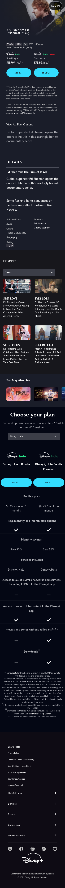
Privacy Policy (13, 753)
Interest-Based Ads (15, 785)
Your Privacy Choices (16, 779)
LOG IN (55, 5)
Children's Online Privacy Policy (21, 760)
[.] (10, 849)
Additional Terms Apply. (24, 113)
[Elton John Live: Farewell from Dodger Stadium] (46, 394)
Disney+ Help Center (41, 714)
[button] (32, 793)
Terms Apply (11, 673)
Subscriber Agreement (17, 772)
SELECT (19, 72)
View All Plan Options (19, 124)
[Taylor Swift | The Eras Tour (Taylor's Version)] (18, 394)
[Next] (59, 393)
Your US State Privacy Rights (19, 766)
